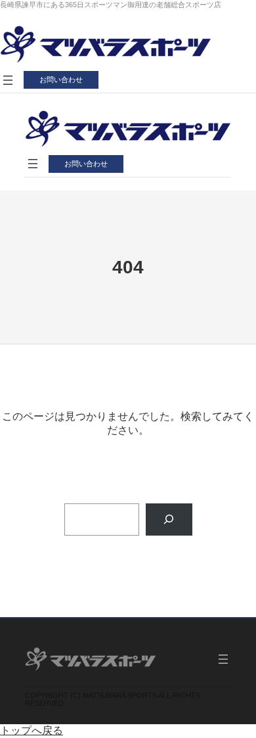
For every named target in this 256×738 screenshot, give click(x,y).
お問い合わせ (61, 79)
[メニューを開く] (8, 80)
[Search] (169, 519)
